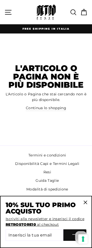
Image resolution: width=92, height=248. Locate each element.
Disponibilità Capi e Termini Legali (47, 164)
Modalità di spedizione (47, 189)
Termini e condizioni (47, 155)
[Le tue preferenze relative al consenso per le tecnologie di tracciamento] (83, 239)
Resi (47, 172)
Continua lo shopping (46, 108)
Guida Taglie (47, 180)
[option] (46, 29)
